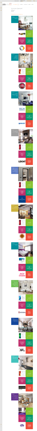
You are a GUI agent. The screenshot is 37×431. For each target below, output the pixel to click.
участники (25, 4)
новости (21, 4)
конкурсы (16, 4)
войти (32, 4)
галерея (29, 4)
